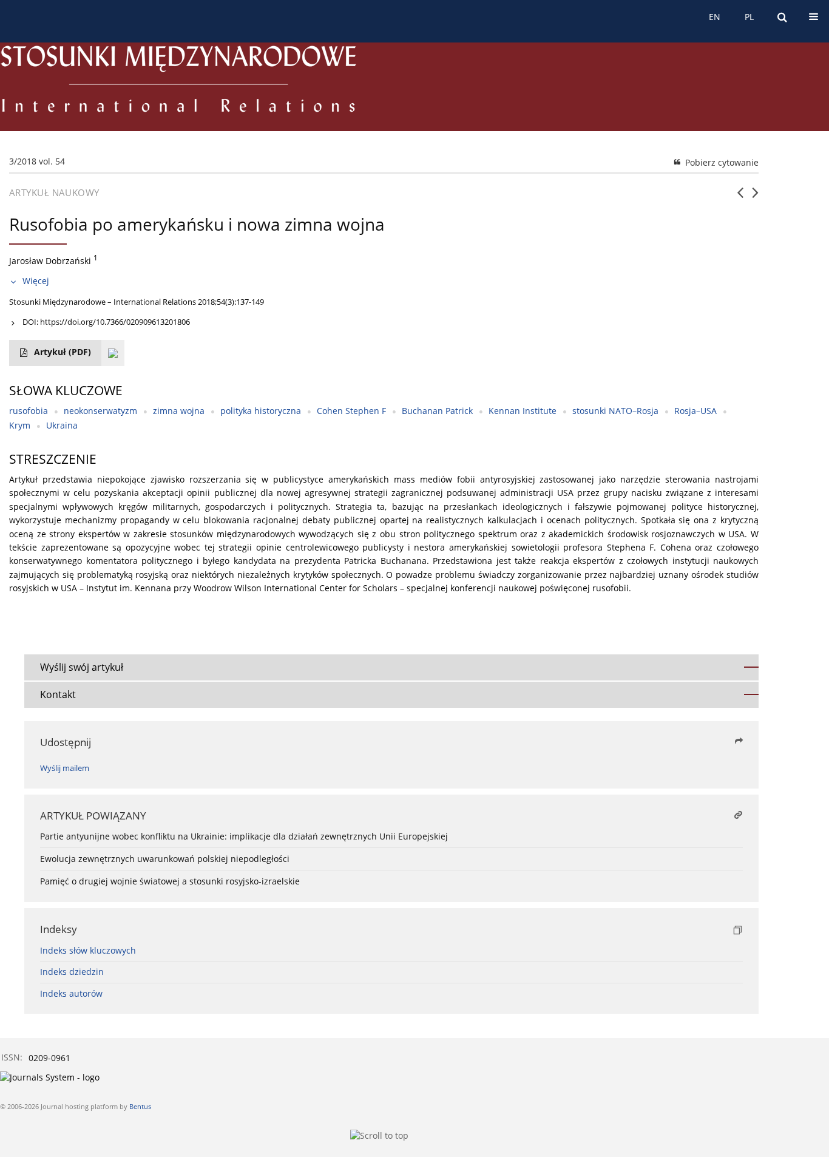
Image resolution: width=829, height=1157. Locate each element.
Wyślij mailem (64, 768)
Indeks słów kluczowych (88, 950)
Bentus (140, 1106)
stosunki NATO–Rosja (615, 410)
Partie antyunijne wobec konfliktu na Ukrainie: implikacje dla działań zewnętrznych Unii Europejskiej (244, 836)
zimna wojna (179, 410)
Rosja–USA (695, 410)
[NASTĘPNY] (755, 197)
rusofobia (28, 410)
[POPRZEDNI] (740, 197)
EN (714, 16)
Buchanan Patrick (437, 410)
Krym (19, 425)
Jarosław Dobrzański (50, 260)
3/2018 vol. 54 (37, 161)
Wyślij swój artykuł (81, 667)
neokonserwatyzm (100, 410)
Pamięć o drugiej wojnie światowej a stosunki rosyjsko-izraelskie (170, 881)
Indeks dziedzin (72, 971)
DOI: (106, 321)
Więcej (35, 281)
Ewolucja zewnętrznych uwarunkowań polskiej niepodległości (164, 858)
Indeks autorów (71, 993)
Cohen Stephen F (351, 410)
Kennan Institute (523, 410)
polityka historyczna (260, 410)
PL (749, 16)
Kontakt (58, 694)
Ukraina (62, 425)
